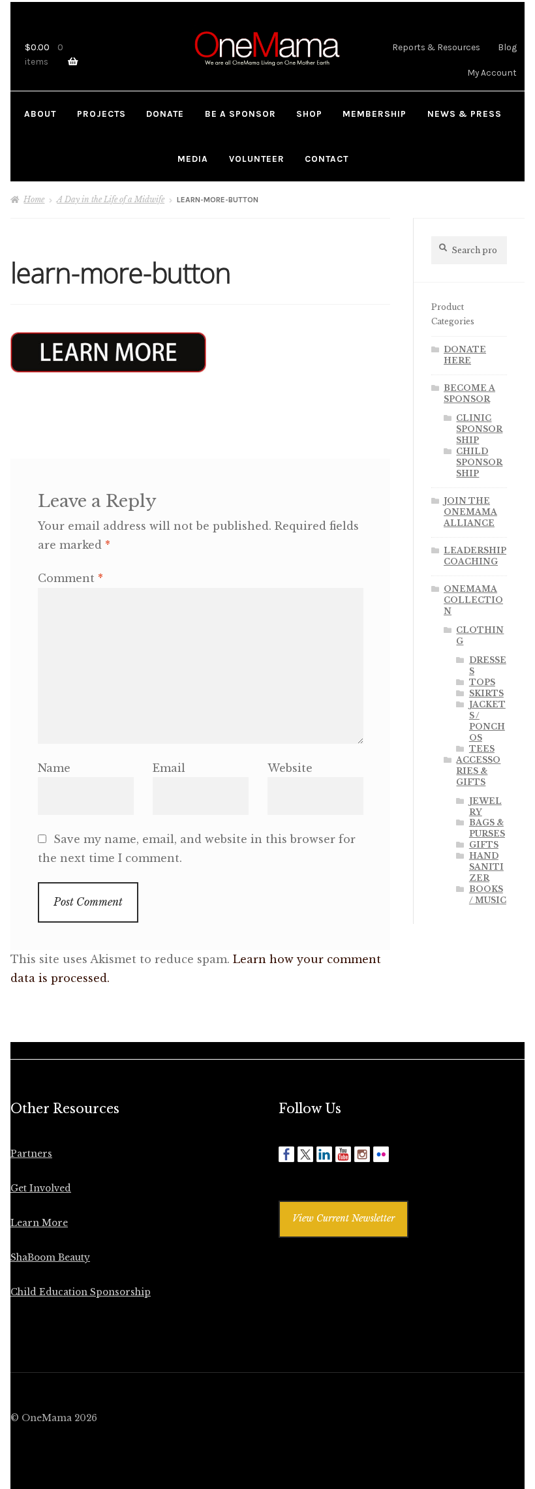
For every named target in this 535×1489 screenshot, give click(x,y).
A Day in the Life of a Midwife (110, 199)
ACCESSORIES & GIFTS (478, 771)
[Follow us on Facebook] (286, 1154)
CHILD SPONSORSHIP (479, 462)
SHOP (309, 113)
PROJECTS (101, 113)
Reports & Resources (436, 47)
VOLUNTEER (256, 158)
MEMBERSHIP (374, 113)
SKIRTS (486, 693)
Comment (70, 578)
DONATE (165, 113)
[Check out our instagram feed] (362, 1154)
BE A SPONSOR (240, 113)
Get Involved (40, 1188)
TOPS (482, 682)
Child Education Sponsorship (80, 1292)
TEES (482, 749)
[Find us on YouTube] (343, 1154)
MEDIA (192, 158)
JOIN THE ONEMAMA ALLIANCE (470, 512)
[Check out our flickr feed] (381, 1154)
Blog (507, 47)
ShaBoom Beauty (50, 1257)
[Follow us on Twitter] (305, 1154)
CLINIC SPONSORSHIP (479, 429)
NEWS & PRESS (464, 113)
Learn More (39, 1223)
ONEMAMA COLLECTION (473, 600)
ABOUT (40, 113)
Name (54, 768)
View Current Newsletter (343, 1218)
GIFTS (483, 845)
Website (290, 768)
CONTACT (326, 158)
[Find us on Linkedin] (324, 1154)
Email (169, 768)
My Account (492, 72)
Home (33, 199)
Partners (31, 1153)
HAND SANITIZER (486, 867)
